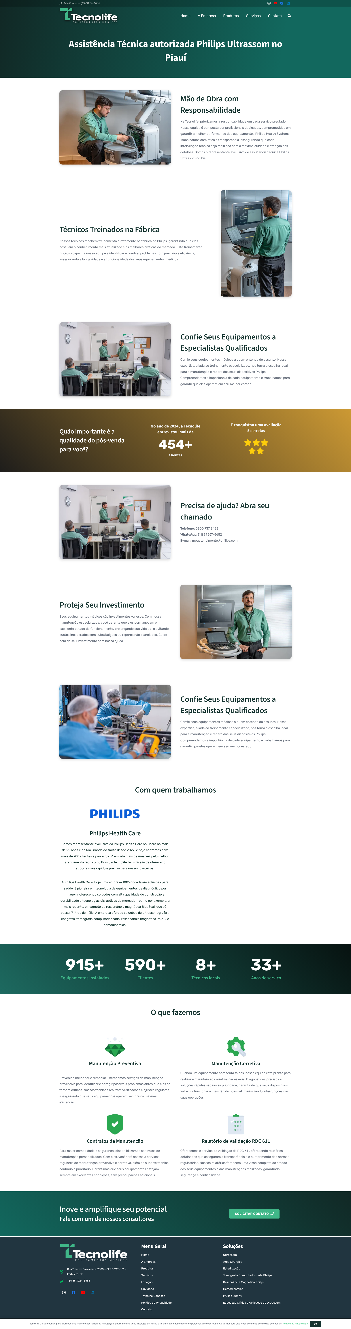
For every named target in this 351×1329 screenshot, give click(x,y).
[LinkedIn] (288, 3)
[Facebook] (282, 3)
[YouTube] (275, 3)
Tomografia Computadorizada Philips (247, 1275)
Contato (146, 1309)
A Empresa (148, 1261)
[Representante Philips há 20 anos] (115, 814)
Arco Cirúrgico (232, 1261)
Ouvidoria (147, 1289)
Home (145, 1255)
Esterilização (231, 1268)
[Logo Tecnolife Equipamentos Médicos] (88, 15)
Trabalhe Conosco (153, 1296)
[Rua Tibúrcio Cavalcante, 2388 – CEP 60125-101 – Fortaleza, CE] (63, 1272)
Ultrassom (230, 1255)
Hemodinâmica (233, 1289)
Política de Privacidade (156, 1302)
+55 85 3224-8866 (78, 1280)
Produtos (147, 1268)
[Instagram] (269, 3)
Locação (147, 1282)
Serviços (147, 1275)
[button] (289, 16)
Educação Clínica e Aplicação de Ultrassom (252, 1302)
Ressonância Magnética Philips (244, 1282)
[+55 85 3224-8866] (63, 1281)
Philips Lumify (232, 1296)
